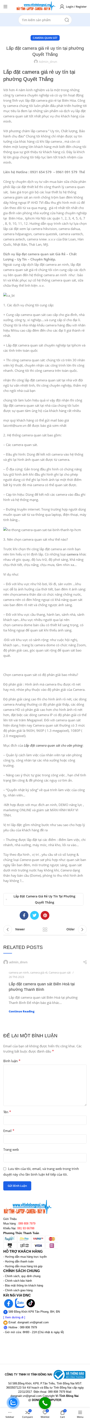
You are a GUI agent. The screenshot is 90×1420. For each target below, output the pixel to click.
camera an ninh (19, 972)
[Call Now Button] (45, 1403)
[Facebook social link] (24, 915)
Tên (7, 1112)
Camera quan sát (45, 38)
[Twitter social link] (34, 915)
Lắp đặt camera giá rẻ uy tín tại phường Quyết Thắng (44, 899)
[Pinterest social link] (45, 915)
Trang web (11, 1149)
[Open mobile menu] (5, 6)
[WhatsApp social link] (55, 915)
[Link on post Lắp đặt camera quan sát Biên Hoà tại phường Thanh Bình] (45, 962)
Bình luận (12, 1060)
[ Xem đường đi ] (14, 1317)
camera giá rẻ (38, 972)
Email (8, 1130)
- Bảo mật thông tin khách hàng (23, 1285)
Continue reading (22, 1011)
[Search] (67, 20)
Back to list (45, 929)
